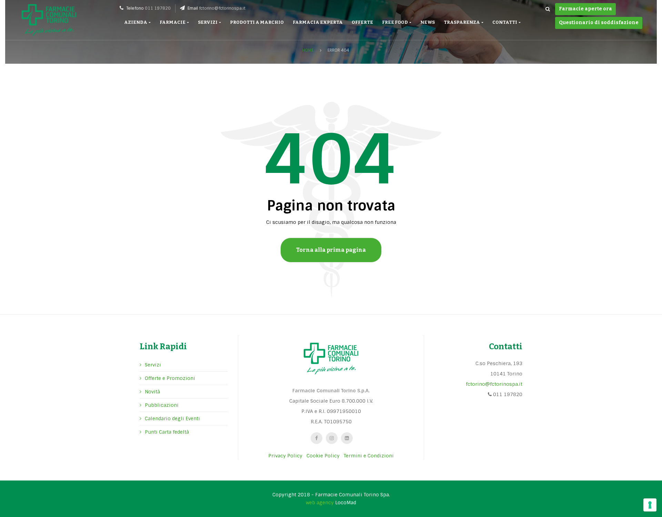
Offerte (362, 22)
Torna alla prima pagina (331, 250)
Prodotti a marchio (257, 22)
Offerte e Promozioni (170, 378)
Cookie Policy (323, 456)
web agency (320, 502)
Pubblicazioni (162, 405)
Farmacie (173, 22)
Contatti (505, 22)
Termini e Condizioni (369, 456)
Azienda (136, 22)
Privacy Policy (285, 456)
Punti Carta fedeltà (167, 432)
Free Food (395, 22)
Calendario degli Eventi (172, 418)
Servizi (208, 22)
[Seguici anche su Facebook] (316, 438)
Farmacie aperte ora (585, 9)
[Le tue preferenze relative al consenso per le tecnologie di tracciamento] (649, 504)
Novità (152, 392)
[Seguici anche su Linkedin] (347, 438)
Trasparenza (462, 22)
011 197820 (158, 8)
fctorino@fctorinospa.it (222, 8)
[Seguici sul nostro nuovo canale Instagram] (332, 438)
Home (308, 50)
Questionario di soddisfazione (599, 22)
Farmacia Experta (318, 22)
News (427, 22)
